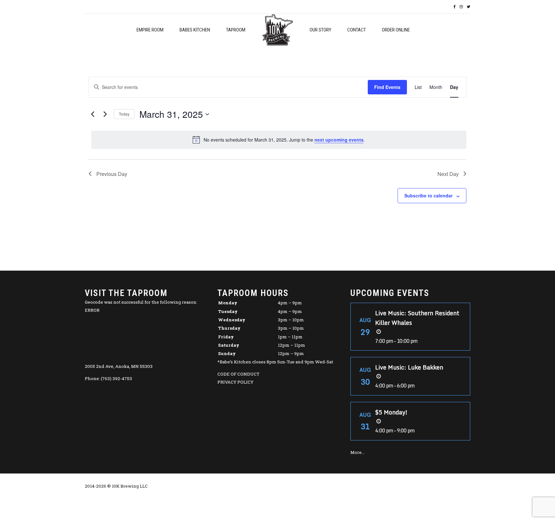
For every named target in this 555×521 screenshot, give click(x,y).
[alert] (278, 140)
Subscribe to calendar (428, 195)
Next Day (448, 174)
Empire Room (150, 30)
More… (357, 452)
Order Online (396, 30)
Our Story (320, 30)
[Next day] (105, 114)
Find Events (387, 87)
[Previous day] (92, 114)
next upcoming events (339, 139)
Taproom (235, 30)
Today (124, 114)
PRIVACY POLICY (235, 382)
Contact (356, 30)
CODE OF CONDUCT (238, 374)
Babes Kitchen (195, 30)
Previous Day (111, 174)
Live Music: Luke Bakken (409, 367)
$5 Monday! (391, 412)
